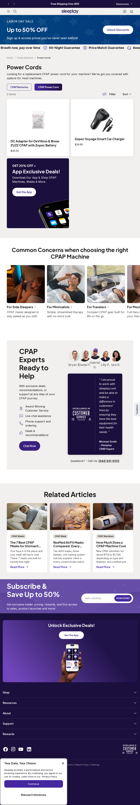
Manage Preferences (33, 794)
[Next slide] (14, 4)
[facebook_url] (5, 749)
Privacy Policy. (49, 776)
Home (10, 58)
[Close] (63, 763)
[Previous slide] (8, 4)
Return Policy (82, 764)
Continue (33, 784)
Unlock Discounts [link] (118, 29)
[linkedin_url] (29, 749)
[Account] (124, 11)
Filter (112, 94)
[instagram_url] (13, 749)
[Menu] (8, 11)
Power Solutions (25, 58)
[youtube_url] (21, 749)
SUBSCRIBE (123, 598)
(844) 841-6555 (109, 461)
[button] (131, 11)
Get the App (24, 192)
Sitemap (95, 764)
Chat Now (29, 446)
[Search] (15, 11)
